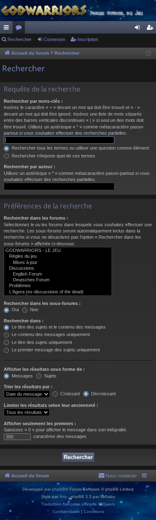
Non (33, 309)
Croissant (69, 393)
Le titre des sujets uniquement (41, 342)
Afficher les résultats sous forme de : (44, 369)
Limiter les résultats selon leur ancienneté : (51, 405)
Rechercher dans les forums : (36, 217)
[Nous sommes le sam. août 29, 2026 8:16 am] (148, 53)
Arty (63, 496)
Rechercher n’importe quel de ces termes (52, 155)
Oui (14, 309)
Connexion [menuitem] (139, 29)
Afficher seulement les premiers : (40, 423)
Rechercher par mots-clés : (33, 101)
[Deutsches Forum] (58, 280)
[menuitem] (117, 475)
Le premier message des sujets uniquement (55, 349)
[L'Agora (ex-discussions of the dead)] (58, 292)
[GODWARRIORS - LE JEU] (58, 251)
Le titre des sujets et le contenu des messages (58, 326)
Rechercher (19, 39)
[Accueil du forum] (78, 10)
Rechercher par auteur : (29, 166)
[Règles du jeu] (58, 256)
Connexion (54, 39)
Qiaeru (108, 504)
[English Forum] (58, 274)
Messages (21, 375)
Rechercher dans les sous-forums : (42, 303)
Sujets (50, 375)
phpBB (58, 489)
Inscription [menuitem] (151, 29)
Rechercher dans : (24, 320)
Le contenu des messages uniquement (50, 334)
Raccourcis (7, 29)
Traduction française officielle (69, 504)
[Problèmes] (58, 286)
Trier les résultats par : (28, 386)
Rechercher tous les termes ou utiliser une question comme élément (79, 147)
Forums (20, 29)
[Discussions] (58, 268)
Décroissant (103, 393)
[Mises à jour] (58, 263)
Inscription (87, 39)
